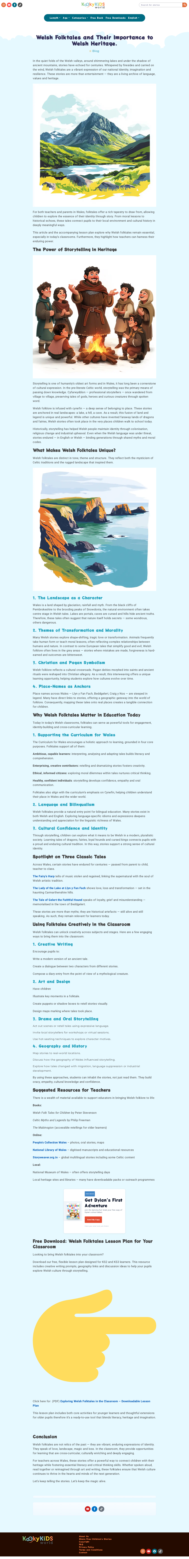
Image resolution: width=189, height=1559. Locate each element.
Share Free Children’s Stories (95, 1539)
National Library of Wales (50, 1150)
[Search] (184, 5)
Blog (95, 51)
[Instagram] (3, 5)
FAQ (81, 1544)
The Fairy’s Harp (44, 876)
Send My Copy (93, 1220)
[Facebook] (154, 1551)
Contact (83, 1552)
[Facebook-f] (14, 5)
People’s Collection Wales (50, 1142)
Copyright (84, 1541)
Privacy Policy (86, 1547)
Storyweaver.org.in (45, 1157)
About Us (84, 1536)
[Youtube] (9, 5)
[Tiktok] (20, 5)
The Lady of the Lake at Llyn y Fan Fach (59, 888)
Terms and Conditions (91, 1549)
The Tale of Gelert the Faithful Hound (57, 900)
